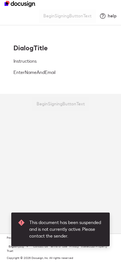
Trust (10, 251)
